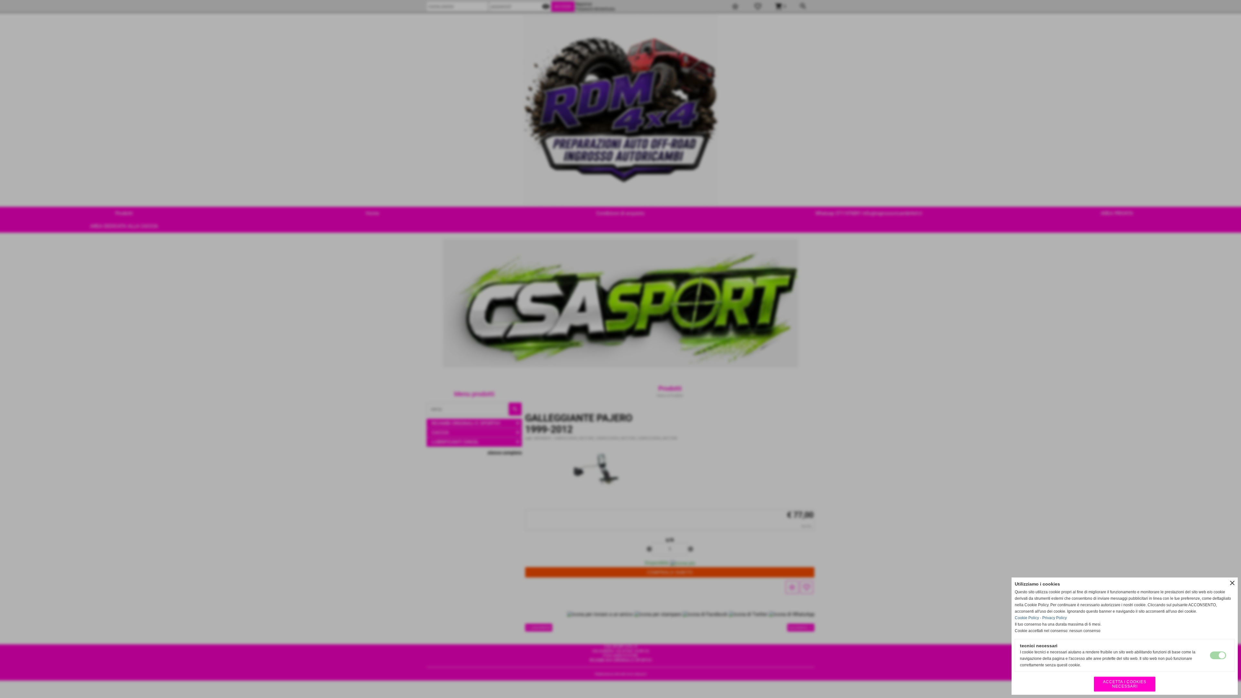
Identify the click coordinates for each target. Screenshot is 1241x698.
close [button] (1232, 583)
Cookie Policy (1027, 618)
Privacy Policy (1054, 618)
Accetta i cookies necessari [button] (1124, 684)
